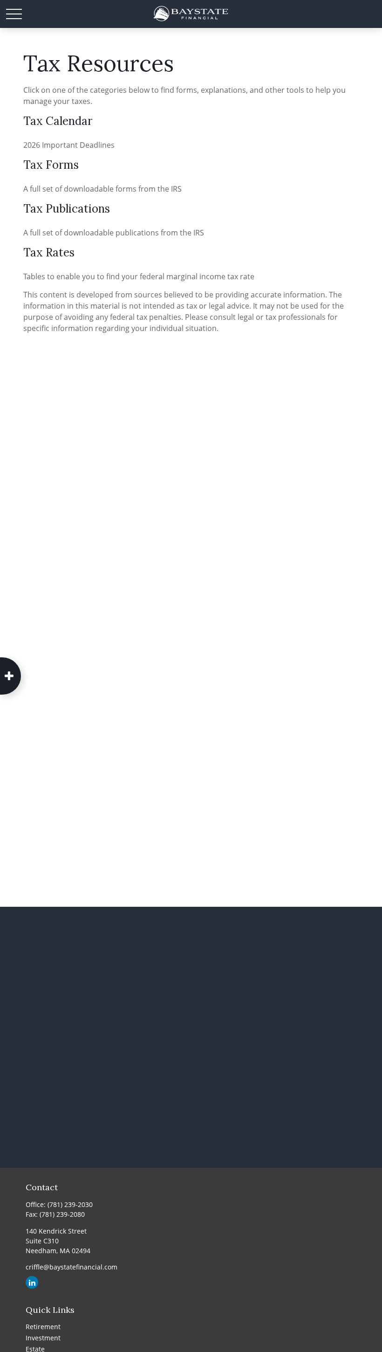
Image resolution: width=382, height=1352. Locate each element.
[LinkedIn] (32, 1282)
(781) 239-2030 (70, 1204)
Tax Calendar (57, 121)
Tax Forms (51, 165)
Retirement (43, 1326)
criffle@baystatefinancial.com (71, 1266)
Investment (43, 1337)
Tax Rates (49, 252)
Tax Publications (66, 208)
